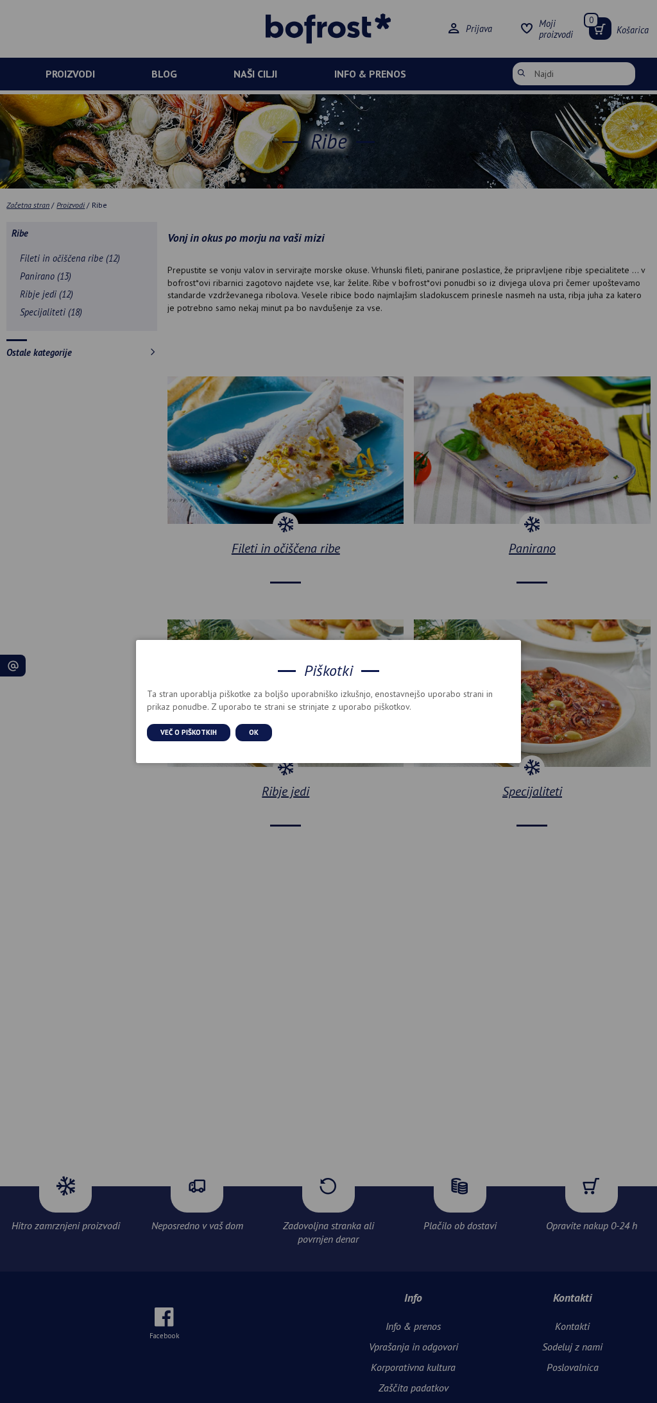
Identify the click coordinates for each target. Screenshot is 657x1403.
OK (254, 732)
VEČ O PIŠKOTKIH (188, 732)
